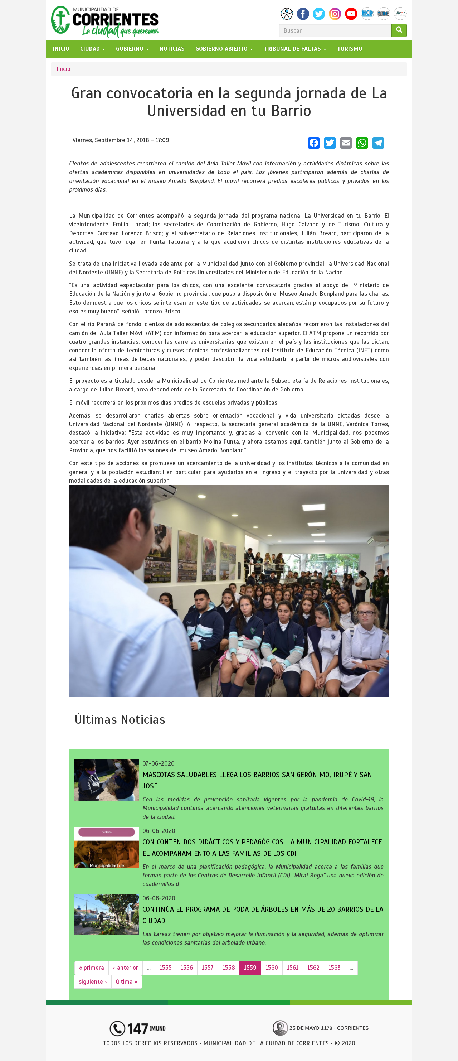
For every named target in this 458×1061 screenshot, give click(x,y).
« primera (91, 967)
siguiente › (93, 981)
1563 (334, 967)
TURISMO (349, 49)
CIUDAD (91, 49)
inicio (61, 49)
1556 (187, 967)
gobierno (130, 49)
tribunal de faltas (293, 49)
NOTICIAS (172, 49)
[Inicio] (107, 20)
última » (126, 981)
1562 (313, 967)
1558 (229, 967)
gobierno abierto (222, 49)
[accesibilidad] (287, 14)
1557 (208, 967)
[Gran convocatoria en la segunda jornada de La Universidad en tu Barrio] (229, 591)
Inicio (63, 69)
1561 (292, 967)
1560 (271, 967)
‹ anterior (125, 967)
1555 (166, 967)
